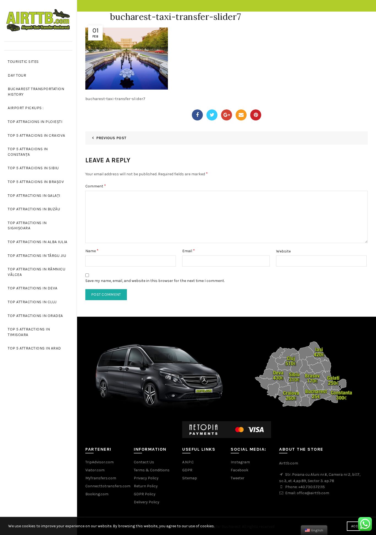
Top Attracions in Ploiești (35, 121)
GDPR (187, 470)
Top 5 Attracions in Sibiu (33, 168)
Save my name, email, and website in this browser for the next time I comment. (155, 280)
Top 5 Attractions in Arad (34, 348)
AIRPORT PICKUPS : (26, 108)
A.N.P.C (188, 462)
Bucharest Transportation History (36, 92)
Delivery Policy (146, 502)
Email (241, 114)
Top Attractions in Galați (34, 195)
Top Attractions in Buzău (34, 209)
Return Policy (146, 486)
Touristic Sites (23, 61)
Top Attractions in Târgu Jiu (37, 255)
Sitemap (189, 478)
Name (92, 250)
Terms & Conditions (152, 470)
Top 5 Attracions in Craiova (36, 135)
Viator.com (95, 470)
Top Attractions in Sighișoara (27, 226)
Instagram (240, 462)
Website (283, 251)
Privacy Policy (146, 478)
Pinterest (255, 114)
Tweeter (237, 478)
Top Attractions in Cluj (32, 302)
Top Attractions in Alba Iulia (37, 242)
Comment (95, 186)
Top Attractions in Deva (33, 288)
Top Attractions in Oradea (35, 315)
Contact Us (144, 462)
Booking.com (96, 494)
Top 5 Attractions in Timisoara (29, 332)
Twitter (211, 114)
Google (226, 114)
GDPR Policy (145, 494)
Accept (357, 526)
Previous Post (111, 138)
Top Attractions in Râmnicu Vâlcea (36, 272)
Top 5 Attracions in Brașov (36, 181)
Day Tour (17, 75)
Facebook (197, 114)
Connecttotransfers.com (107, 486)
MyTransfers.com (100, 478)
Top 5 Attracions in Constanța (28, 152)
